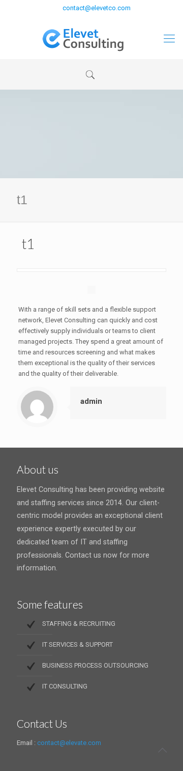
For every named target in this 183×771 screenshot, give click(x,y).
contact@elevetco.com (97, 8)
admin (91, 401)
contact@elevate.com (69, 743)
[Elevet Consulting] (91, 38)
